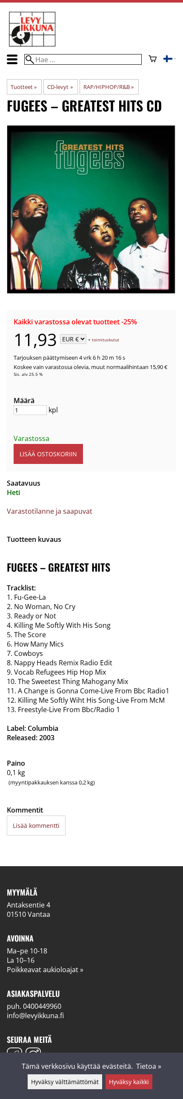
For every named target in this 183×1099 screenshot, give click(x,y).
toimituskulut (105, 340)
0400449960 (42, 1006)
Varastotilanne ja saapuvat (49, 511)
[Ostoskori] (153, 59)
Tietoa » (148, 1066)
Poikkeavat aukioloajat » (45, 969)
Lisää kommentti (36, 825)
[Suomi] (169, 59)
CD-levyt (59, 87)
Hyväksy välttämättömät (65, 1082)
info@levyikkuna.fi (35, 1015)
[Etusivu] (32, 46)
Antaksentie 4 (28, 905)
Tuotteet (24, 87)
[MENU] (12, 59)
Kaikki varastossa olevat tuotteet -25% (75, 321)
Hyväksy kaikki (129, 1082)
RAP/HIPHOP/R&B (108, 87)
